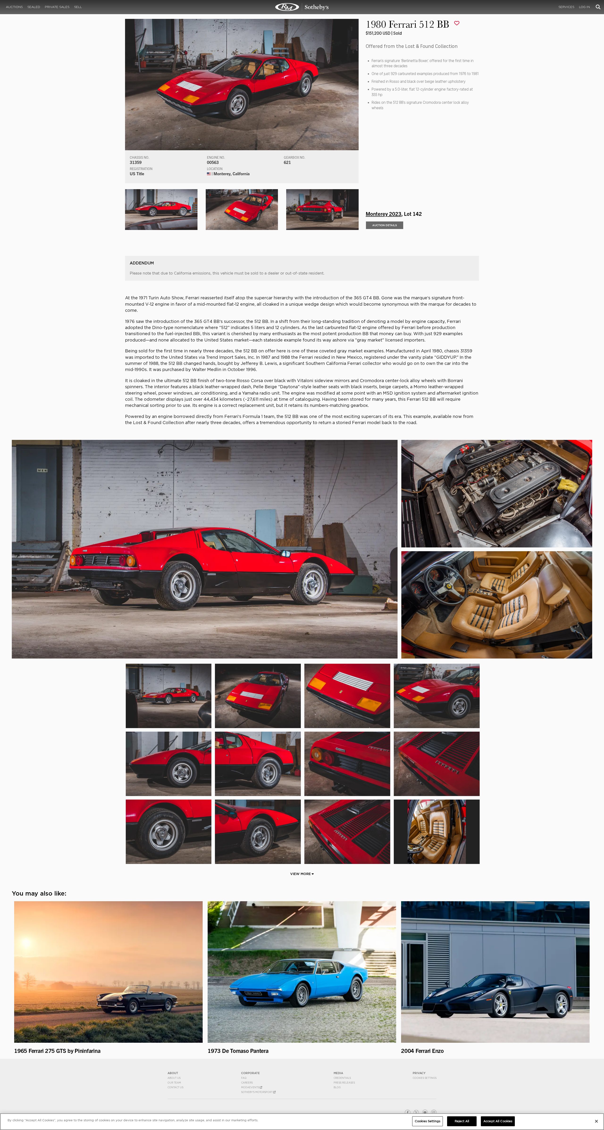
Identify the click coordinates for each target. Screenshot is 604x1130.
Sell (78, 7)
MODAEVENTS (250, 1087)
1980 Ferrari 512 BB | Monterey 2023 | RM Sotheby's (302, 7)
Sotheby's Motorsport (257, 1092)
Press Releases (344, 1082)
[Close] (596, 1121)
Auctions (14, 7)
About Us (174, 1077)
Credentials (342, 1077)
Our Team (174, 1082)
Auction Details (384, 225)
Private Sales (57, 7)
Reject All (462, 1121)
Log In (584, 7)
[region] (302, 1121)
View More (301, 874)
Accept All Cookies (497, 1121)
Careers (247, 1082)
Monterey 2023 (383, 213)
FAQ (244, 1077)
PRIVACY (419, 1073)
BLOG (337, 1087)
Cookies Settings (424, 1077)
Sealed (33, 7)
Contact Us (175, 1087)
